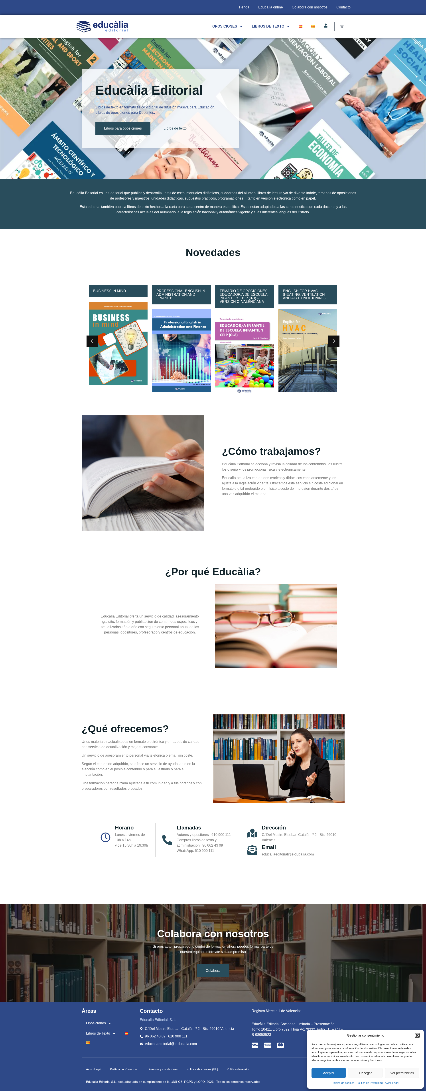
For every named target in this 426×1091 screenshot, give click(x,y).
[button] (417, 1035)
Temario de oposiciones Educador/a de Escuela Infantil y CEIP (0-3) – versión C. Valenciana (180, 296)
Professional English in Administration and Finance (117, 294)
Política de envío (237, 1069)
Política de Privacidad (370, 1083)
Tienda (244, 7)
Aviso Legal (392, 1083)
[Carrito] (341, 26)
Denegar (365, 1073)
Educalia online (270, 7)
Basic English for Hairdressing (301, 292)
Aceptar (328, 1073)
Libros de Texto (268, 26)
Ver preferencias (402, 1073)
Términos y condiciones (162, 1069)
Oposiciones (224, 26)
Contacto (343, 7)
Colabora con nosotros (309, 7)
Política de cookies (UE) (202, 1069)
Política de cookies (343, 1083)
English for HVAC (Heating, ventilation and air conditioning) (241, 294)
